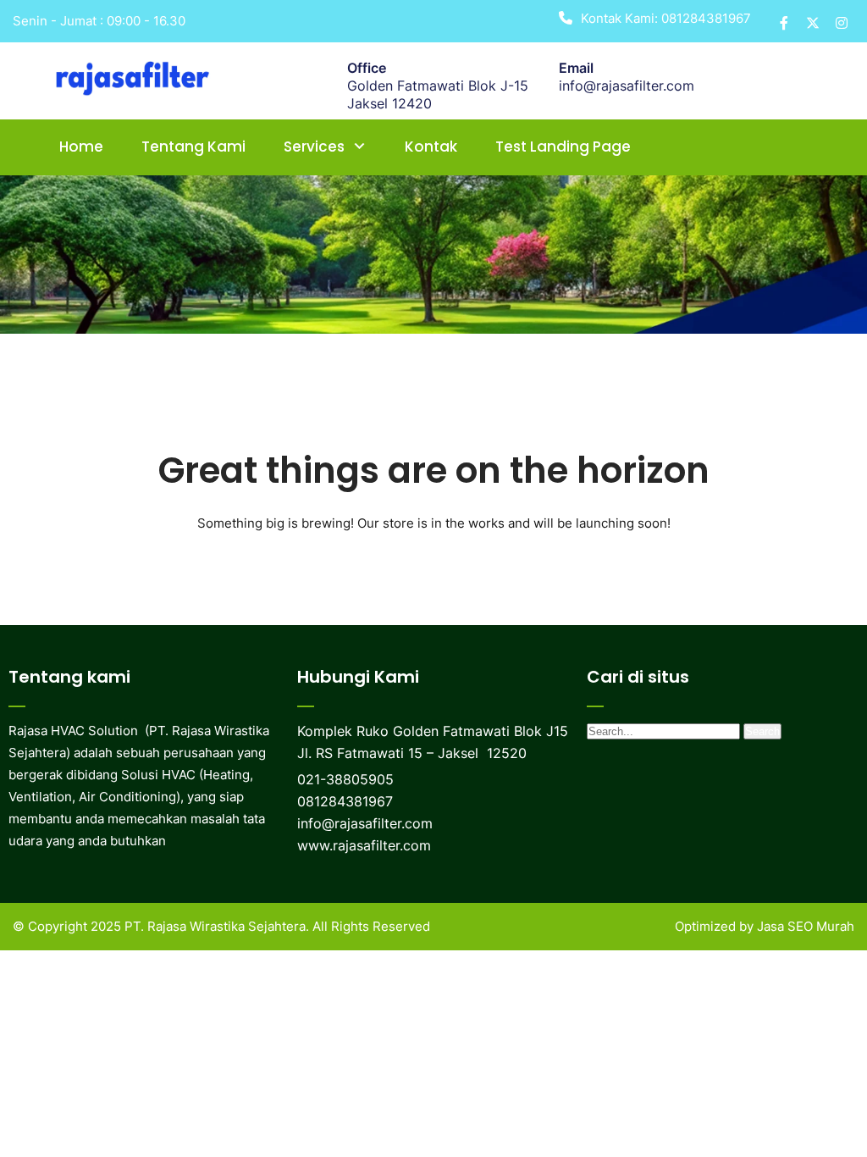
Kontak (431, 146)
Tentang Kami (193, 146)
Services (314, 146)
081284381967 (706, 18)
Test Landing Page (563, 146)
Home (81, 146)
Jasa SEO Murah (805, 926)
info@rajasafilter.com (626, 85)
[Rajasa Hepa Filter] (136, 75)
